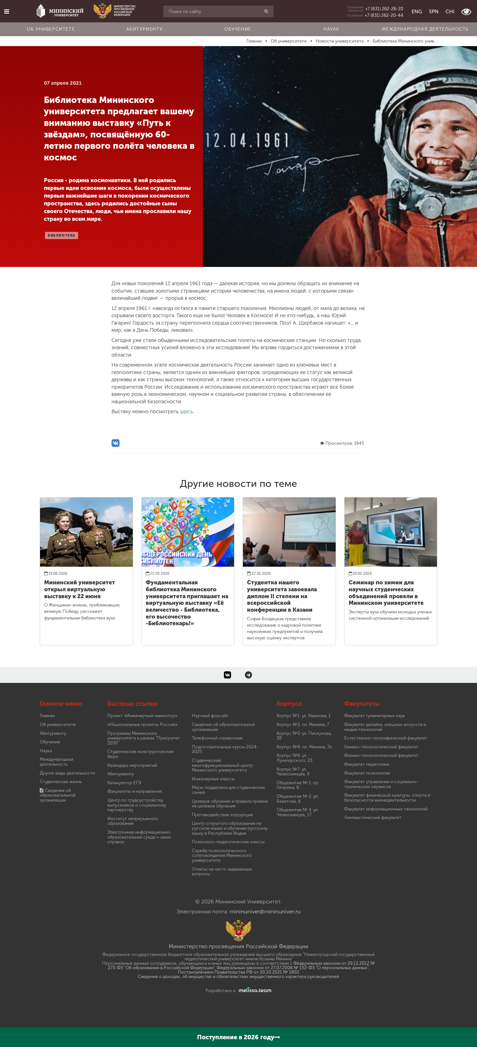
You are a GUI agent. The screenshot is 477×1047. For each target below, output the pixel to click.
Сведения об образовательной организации (57, 795)
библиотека (61, 235)
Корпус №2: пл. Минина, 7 (303, 724)
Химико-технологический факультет (381, 746)
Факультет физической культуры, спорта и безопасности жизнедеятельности (387, 797)
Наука (331, 29)
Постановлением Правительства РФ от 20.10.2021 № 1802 (238, 972)
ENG (417, 12)
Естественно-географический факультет (385, 738)
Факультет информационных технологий (386, 809)
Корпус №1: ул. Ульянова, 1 (304, 715)
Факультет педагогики (366, 764)
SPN (434, 12)
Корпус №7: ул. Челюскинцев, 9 (293, 772)
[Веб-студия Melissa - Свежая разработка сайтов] (254, 990)
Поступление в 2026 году (235, 1037)
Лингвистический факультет (372, 817)
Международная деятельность (425, 29)
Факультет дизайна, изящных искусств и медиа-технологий (385, 727)
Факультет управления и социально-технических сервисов (381, 784)
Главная (47, 715)
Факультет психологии (367, 773)
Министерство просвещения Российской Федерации (238, 946)
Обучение (237, 29)
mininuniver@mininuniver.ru (265, 911)
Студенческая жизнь (60, 781)
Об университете (51, 29)
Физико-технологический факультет (381, 755)
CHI (450, 12)
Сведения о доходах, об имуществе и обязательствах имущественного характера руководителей (238, 976)
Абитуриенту (144, 29)
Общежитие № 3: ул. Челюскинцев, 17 (298, 812)
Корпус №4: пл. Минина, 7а (304, 746)
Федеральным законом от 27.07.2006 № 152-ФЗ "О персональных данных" (292, 967)
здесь (186, 412)
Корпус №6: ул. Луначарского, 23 (294, 758)
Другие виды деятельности (67, 773)
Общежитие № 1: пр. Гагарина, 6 (298, 785)
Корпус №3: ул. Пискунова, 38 (304, 736)
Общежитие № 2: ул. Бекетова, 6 (298, 799)
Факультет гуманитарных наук (374, 715)
